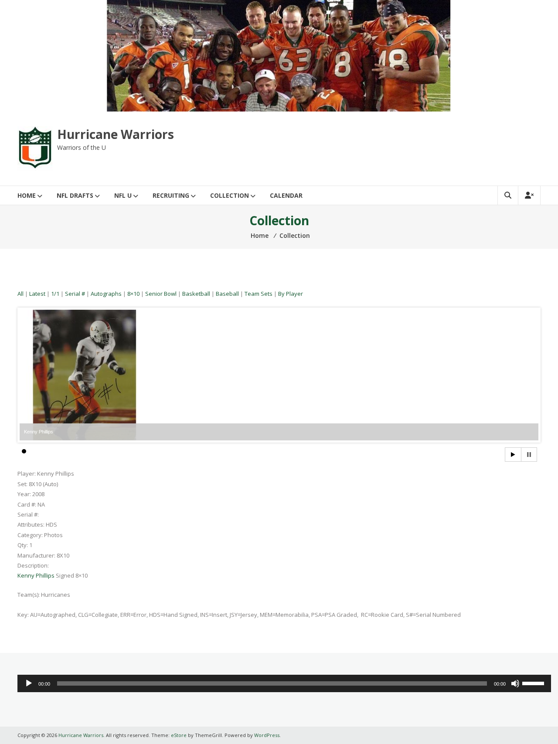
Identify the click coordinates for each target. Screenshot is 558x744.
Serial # (75, 294)
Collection (229, 195)
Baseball (227, 294)
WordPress (266, 735)
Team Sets (258, 294)
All (20, 294)
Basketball (196, 294)
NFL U (123, 195)
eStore (179, 735)
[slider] (534, 682)
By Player (290, 294)
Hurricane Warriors (115, 134)
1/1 (55, 294)
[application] (284, 683)
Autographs (106, 294)
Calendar (286, 195)
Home (26, 195)
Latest (37, 294)
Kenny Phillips (35, 575)
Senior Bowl (161, 294)
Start (513, 454)
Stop (529, 454)
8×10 (133, 294)
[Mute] (515, 683)
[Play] (28, 683)
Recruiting (171, 195)
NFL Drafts (75, 195)
